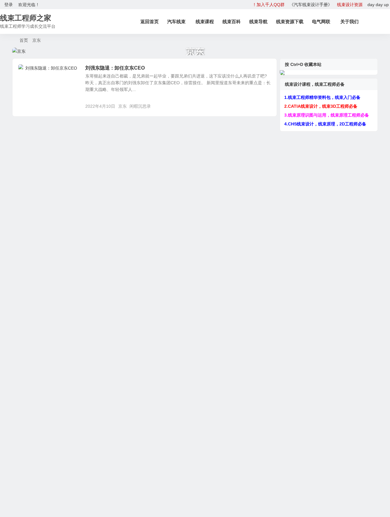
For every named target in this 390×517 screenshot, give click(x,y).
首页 (24, 40)
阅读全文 (265, 105)
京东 (122, 106)
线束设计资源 (350, 4)
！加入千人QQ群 (268, 4)
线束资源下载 (289, 21)
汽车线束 (176, 21)
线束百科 (231, 21)
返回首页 (149, 21)
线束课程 (205, 21)
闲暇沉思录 (33, 71)
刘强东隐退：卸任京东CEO (115, 67)
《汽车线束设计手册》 (310, 4)
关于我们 (349, 21)
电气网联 (321, 21)
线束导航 (258, 21)
